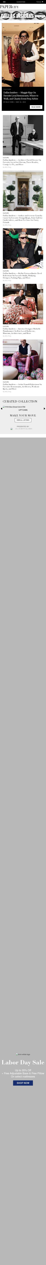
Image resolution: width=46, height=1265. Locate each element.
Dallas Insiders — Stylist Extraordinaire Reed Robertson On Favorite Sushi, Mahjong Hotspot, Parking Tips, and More (22, 276)
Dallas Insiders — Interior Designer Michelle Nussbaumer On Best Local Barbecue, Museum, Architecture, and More (21, 331)
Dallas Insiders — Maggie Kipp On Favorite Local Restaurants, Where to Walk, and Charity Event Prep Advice (21, 95)
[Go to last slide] (1, 409)
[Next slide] (44, 409)
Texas (39, 2)
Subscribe (21, 2)
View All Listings (23, 420)
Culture (7, 89)
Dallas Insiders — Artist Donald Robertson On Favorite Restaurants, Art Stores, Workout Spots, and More (22, 387)
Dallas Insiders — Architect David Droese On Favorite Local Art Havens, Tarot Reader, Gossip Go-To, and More (22, 162)
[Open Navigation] (4, 1)
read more (36, 107)
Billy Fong (10, 102)
